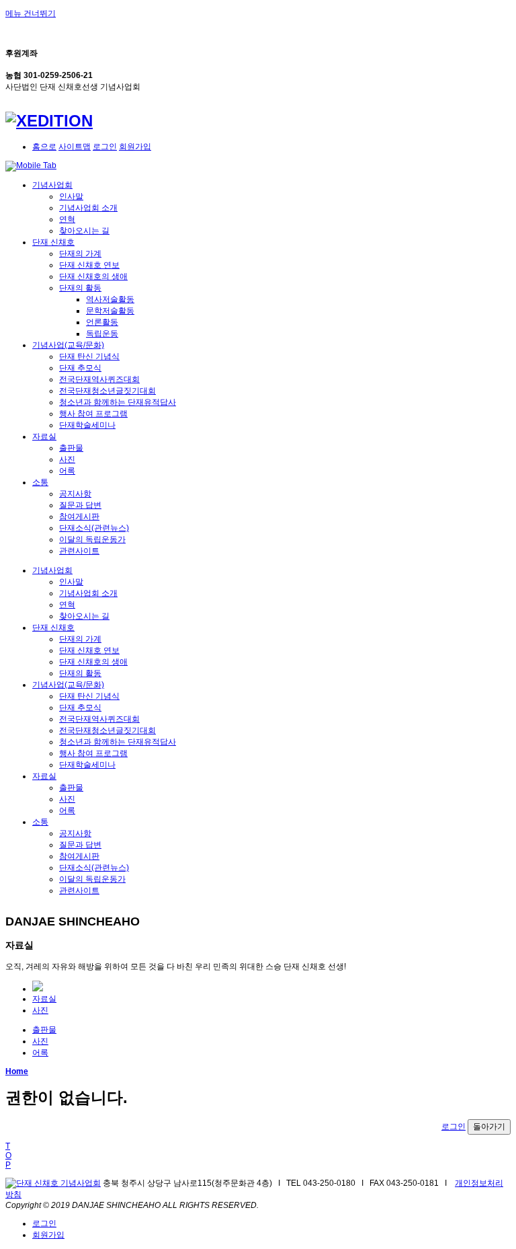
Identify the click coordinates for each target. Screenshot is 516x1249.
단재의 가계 (80, 253)
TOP (8, 1155)
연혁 (67, 219)
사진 (67, 459)
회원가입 (135, 146)
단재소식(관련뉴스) (94, 528)
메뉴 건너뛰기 (30, 13)
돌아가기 (489, 1126)
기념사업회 (52, 185)
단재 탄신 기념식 (89, 356)
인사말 (71, 196)
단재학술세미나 (87, 425)
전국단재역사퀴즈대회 (99, 379)
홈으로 (44, 146)
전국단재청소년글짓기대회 (107, 390)
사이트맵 (74, 146)
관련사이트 (79, 551)
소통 (40, 482)
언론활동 (102, 322)
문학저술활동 (110, 310)
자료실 (44, 436)
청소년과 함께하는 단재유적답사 (117, 402)
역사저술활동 (110, 299)
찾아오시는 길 (84, 230)
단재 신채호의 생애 (93, 276)
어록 (67, 471)
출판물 (71, 448)
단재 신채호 (53, 242)
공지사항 (75, 493)
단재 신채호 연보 (89, 265)
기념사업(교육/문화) (68, 345)
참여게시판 (79, 516)
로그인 (105, 146)
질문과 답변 (80, 505)
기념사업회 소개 (88, 208)
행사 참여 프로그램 (93, 413)
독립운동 (102, 333)
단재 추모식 (80, 368)
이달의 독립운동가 (92, 539)
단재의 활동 (80, 288)
